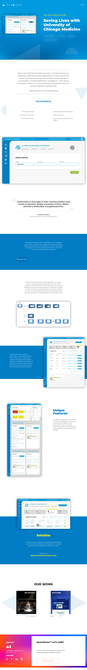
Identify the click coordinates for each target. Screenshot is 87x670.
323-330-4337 (11, 653)
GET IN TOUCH (48, 661)
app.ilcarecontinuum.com (43, 555)
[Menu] (82, 5)
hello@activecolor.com (14, 651)
